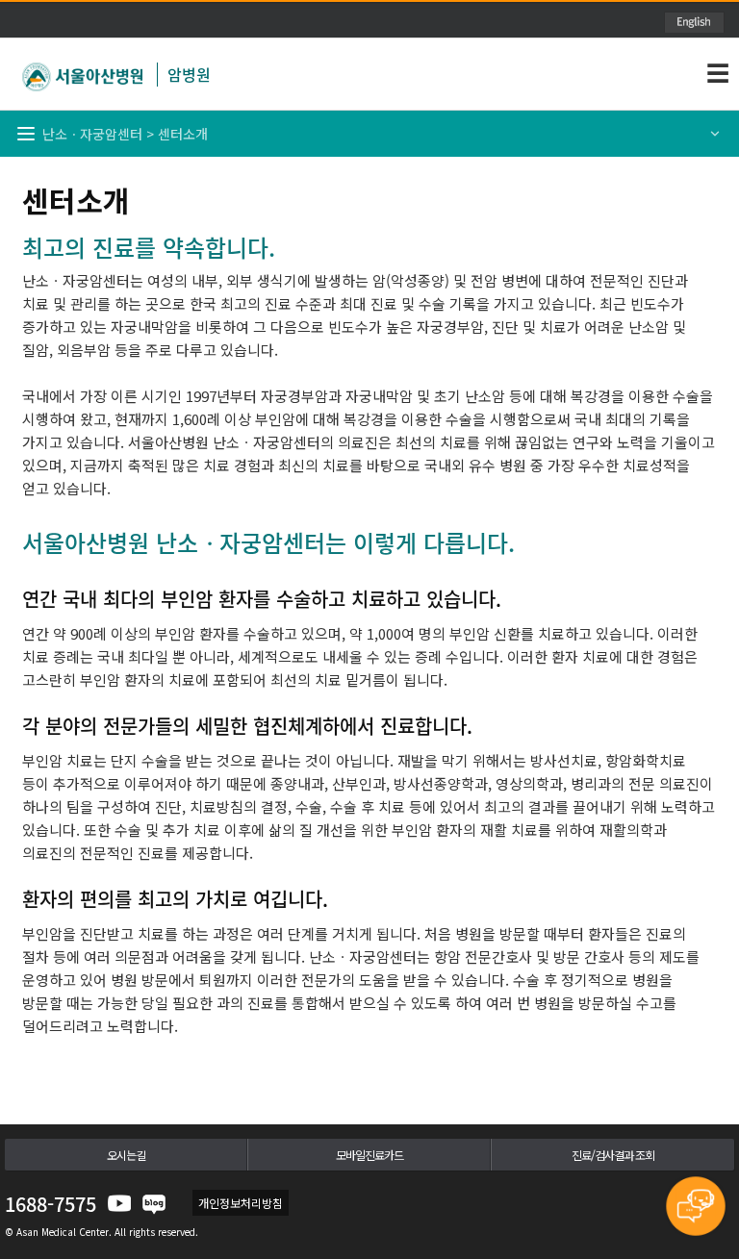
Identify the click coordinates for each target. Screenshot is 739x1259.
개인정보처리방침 (240, 1203)
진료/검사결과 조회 (613, 1154)
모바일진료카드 (369, 1154)
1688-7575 (50, 1203)
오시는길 (126, 1154)
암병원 (189, 74)
